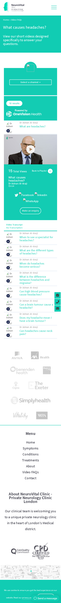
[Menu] (53, 8)
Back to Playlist (39, 171)
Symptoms (30, 448)
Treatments (30, 460)
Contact (30, 478)
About (30, 466)
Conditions (30, 454)
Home (6, 19)
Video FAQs (30, 472)
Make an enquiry (30, 210)
